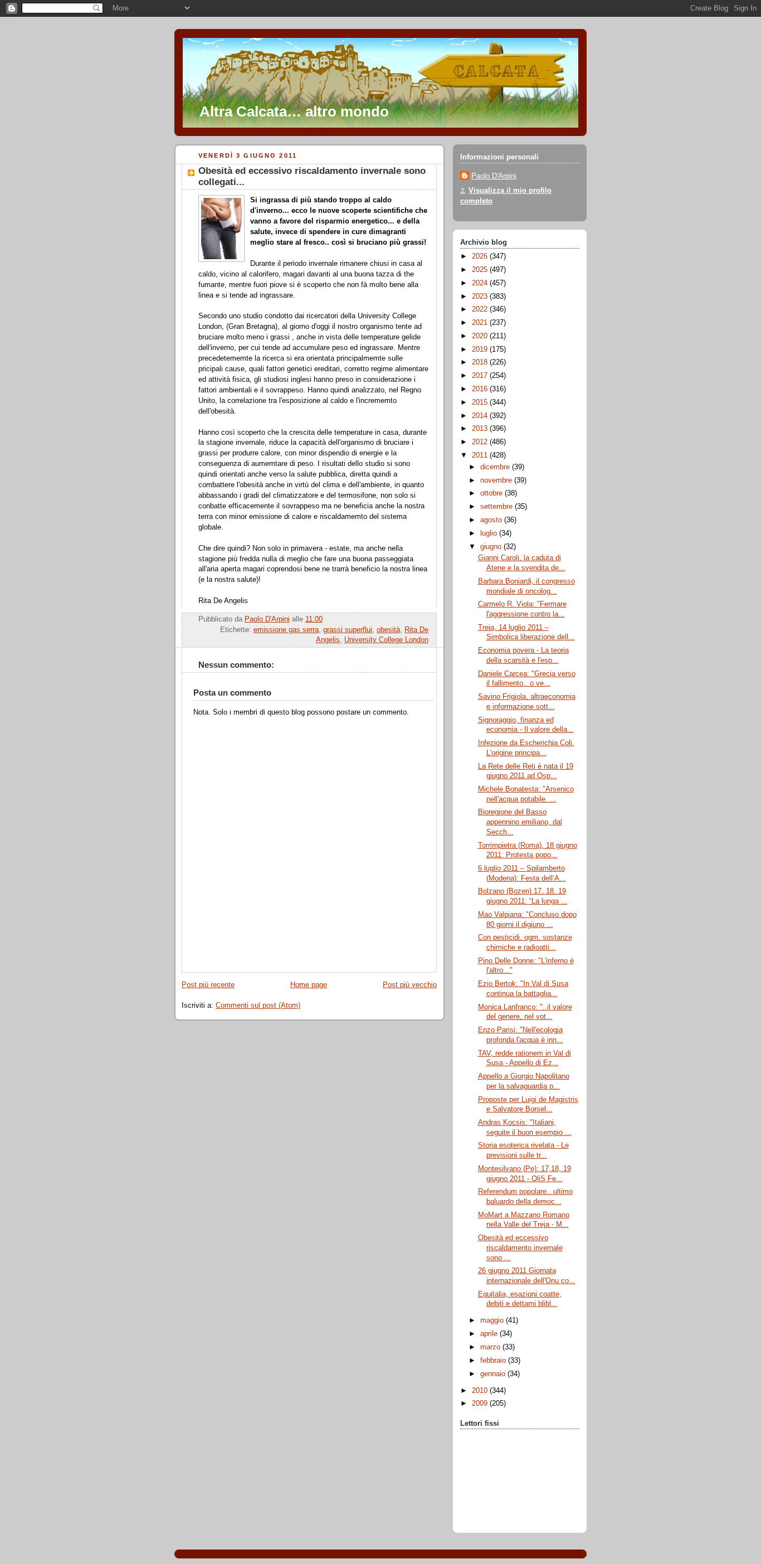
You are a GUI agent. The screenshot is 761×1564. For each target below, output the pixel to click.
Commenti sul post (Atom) (258, 1005)
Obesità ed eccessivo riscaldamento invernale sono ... (520, 1247)
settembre (497, 507)
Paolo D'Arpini (493, 176)
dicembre (496, 467)
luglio (489, 533)
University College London (386, 640)
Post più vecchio (410, 985)
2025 (481, 270)
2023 (481, 296)
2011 (481, 455)
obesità (388, 630)
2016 (481, 389)
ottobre (492, 493)
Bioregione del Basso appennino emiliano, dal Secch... (520, 822)
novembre (497, 480)
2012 (481, 442)
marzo (491, 1347)
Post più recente (208, 985)
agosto (492, 520)
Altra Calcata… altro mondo (294, 111)
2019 (481, 349)
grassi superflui (347, 630)
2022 (481, 309)
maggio (493, 1320)
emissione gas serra (286, 630)
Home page (308, 985)
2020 (481, 336)
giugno (492, 547)
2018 (481, 362)
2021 (481, 323)
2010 (481, 1391)
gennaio (494, 1374)
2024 (481, 283)
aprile (490, 1334)
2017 (481, 376)
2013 (481, 429)
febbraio (494, 1360)
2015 (481, 402)
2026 (481, 256)
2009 (481, 1403)
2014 (481, 416)
